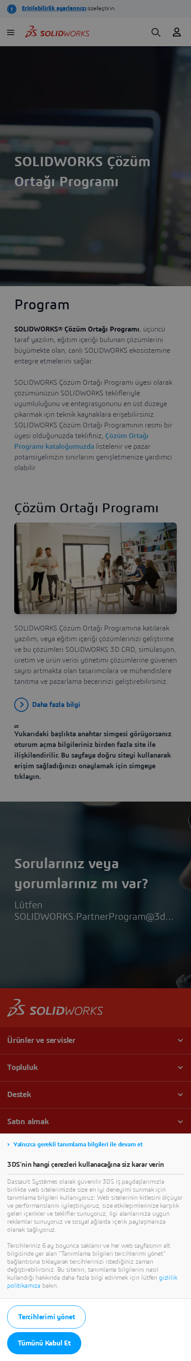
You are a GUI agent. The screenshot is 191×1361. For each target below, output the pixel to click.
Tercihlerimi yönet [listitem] (46, 1317)
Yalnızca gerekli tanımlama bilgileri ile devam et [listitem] (78, 1144)
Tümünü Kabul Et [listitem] (44, 1343)
